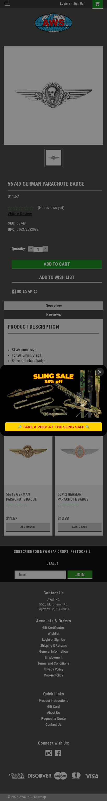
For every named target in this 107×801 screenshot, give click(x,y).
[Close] (100, 372)
